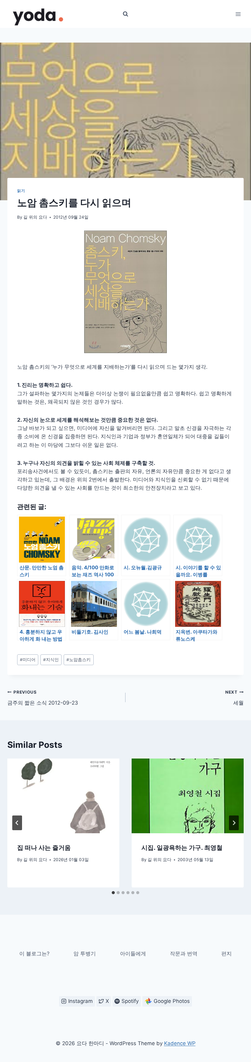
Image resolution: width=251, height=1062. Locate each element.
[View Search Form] (125, 14)
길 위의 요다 (35, 217)
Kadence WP (180, 1043)
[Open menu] (238, 14)
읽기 (21, 190)
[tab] (113, 892)
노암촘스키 (78, 659)
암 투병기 (84, 954)
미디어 (28, 659)
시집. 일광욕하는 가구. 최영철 (182, 847)
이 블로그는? (34, 954)
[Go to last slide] (17, 822)
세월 (234, 698)
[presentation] (63, 796)
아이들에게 (133, 954)
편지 (226, 954)
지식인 (51, 659)
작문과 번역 (183, 954)
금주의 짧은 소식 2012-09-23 (42, 698)
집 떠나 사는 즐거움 (44, 847)
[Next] (234, 822)
